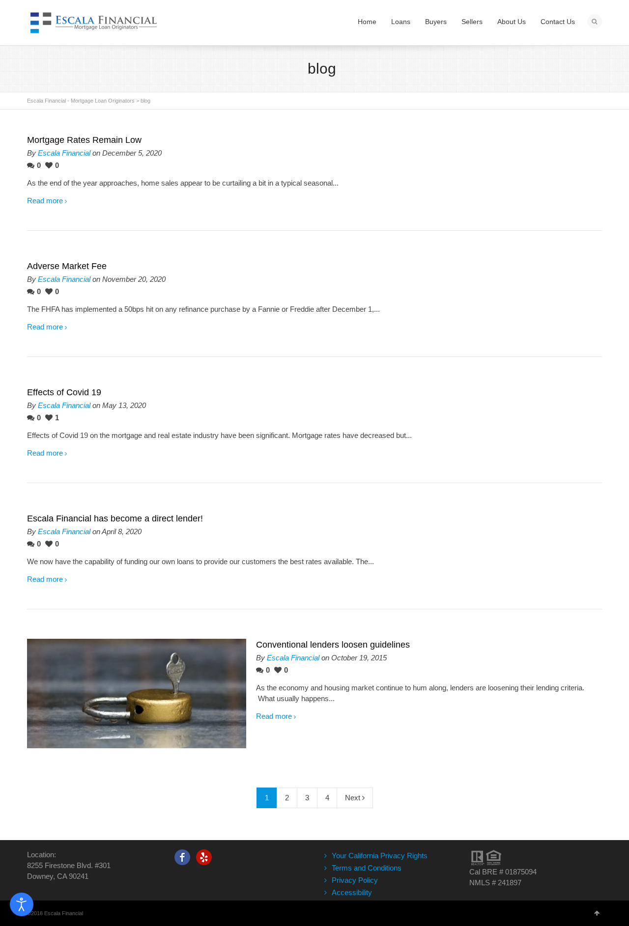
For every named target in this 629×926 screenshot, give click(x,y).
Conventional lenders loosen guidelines (333, 645)
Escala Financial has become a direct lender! (115, 518)
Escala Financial (64, 153)
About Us (511, 22)
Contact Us (558, 22)
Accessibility (352, 892)
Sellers (472, 22)
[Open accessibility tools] (21, 904)
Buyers (436, 22)
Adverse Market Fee (67, 266)
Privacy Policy (355, 880)
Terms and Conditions (366, 868)
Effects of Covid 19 (64, 392)
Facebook (182, 857)
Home (367, 22)
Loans (400, 22)
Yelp (204, 857)
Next (353, 797)
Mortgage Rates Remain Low (84, 140)
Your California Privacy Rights (380, 855)
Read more (45, 200)
